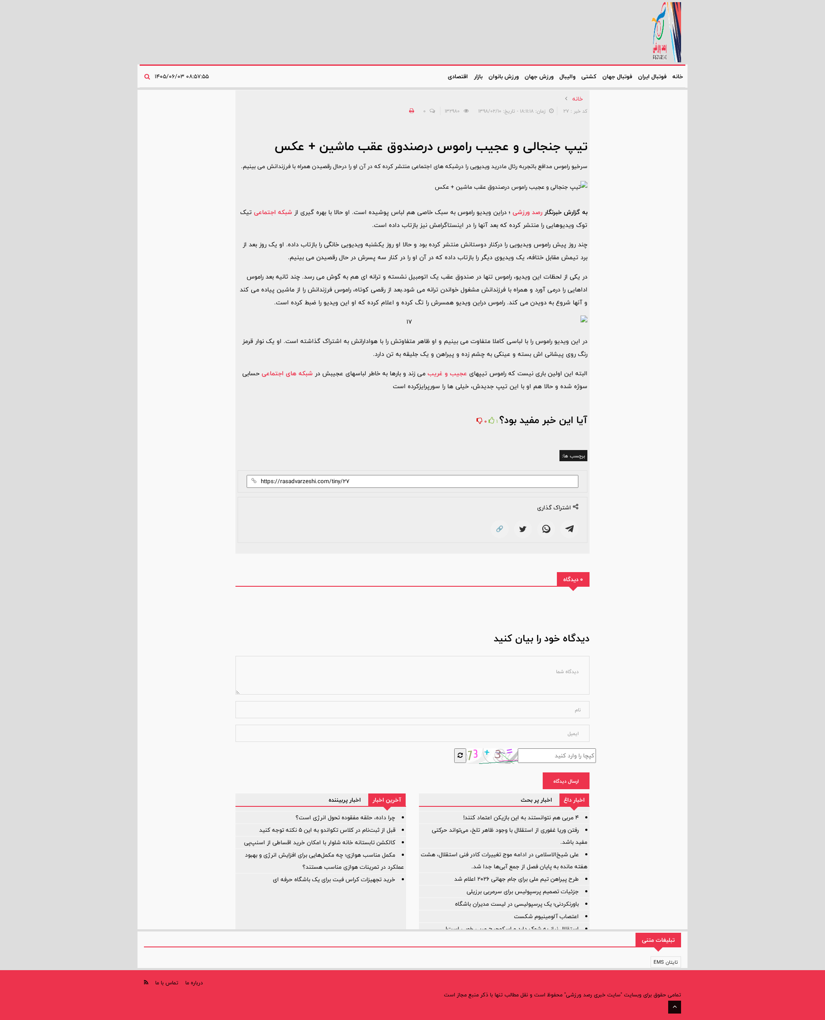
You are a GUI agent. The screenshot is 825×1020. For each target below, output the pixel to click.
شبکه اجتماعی (273, 212)
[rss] (146, 982)
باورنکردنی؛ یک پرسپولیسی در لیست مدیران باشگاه (517, 904)
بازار (478, 76)
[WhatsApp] (546, 529)
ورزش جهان (539, 76)
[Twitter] (523, 529)
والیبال (567, 76)
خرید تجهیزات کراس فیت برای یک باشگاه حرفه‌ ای (334, 879)
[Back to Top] (674, 1007)
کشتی (588, 76)
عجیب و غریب (447, 373)
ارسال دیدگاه (566, 781)
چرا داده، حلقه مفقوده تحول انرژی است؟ (345, 817)
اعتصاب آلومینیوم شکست (546, 916)
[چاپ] (410, 111)
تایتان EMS (666, 962)
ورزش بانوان (504, 76)
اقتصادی (458, 76)
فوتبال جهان (617, 76)
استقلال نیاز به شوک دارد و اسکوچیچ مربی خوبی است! (512, 929)
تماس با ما (166, 982)
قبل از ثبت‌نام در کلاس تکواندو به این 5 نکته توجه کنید (327, 830)
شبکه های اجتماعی (287, 373)
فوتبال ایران (652, 76)
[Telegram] (569, 529)
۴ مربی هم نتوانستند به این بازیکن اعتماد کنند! (521, 817)
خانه (677, 76)
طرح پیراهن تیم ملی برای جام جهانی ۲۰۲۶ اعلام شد (516, 879)
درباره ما (194, 982)
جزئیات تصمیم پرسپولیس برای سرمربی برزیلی (523, 891)
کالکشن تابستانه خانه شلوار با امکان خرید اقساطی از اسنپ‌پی (319, 842)
